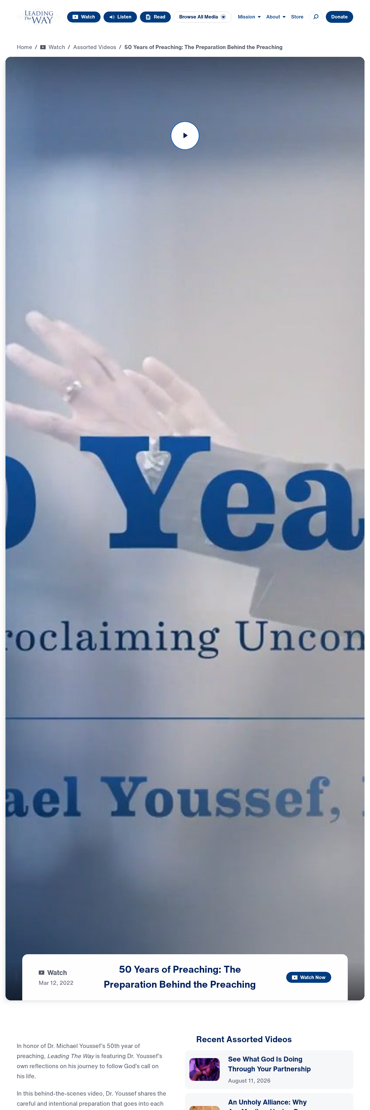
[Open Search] (316, 17)
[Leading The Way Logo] (39, 17)
